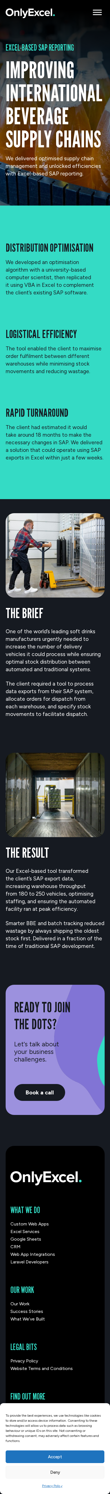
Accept (55, 1456)
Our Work (19, 1303)
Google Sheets (25, 1239)
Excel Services (24, 1231)
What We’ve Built (27, 1319)
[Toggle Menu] (97, 12)
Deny (55, 1472)
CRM (15, 1246)
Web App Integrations (32, 1254)
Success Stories (26, 1311)
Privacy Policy (52, 1486)
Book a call (39, 1092)
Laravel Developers (29, 1262)
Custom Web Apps (29, 1224)
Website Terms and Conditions (41, 1368)
